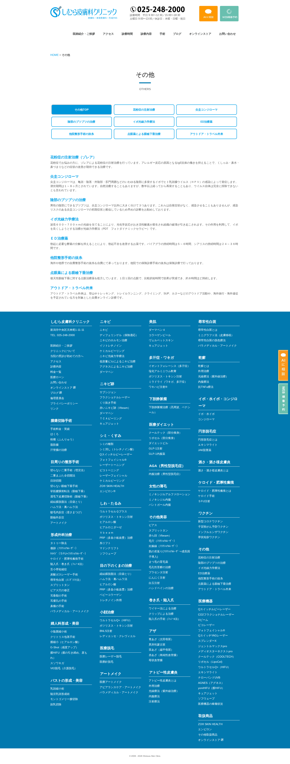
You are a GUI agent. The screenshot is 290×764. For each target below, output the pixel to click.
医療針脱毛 (106, 661)
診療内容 (146, 33)
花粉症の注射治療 (144, 109)
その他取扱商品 (207, 734)
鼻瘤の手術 (57, 606)
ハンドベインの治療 (161, 588)
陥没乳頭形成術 (60, 693)
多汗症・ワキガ (161, 358)
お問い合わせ (227, 33)
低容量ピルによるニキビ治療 (118, 361)
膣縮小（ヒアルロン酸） (65, 642)
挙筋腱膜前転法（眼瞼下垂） (68, 491)
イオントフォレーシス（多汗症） (169, 365)
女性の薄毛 (158, 486)
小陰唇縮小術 (58, 631)
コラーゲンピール (160, 335)
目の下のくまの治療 (116, 566)
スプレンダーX (207, 640)
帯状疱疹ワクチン (209, 537)
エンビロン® (107, 491)
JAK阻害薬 (204, 450)
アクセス (108, 33)
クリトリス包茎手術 (62, 636)
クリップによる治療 (161, 613)
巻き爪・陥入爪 (161, 600)
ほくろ (54, 434)
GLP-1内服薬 (157, 453)
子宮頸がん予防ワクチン (213, 526)
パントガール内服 (160, 504)
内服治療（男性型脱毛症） (165, 474)
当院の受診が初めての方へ (66, 356)
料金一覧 (55, 371)
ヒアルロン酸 (108, 521)
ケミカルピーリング (112, 350)
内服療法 (154, 696)
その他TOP (82, 109)
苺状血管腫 (156, 660)
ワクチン (205, 513)
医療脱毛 (107, 648)
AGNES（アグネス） (211, 682)
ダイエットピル (158, 443)
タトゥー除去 (58, 543)
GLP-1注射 (155, 448)
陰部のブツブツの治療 (81, 121)
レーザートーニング (112, 464)
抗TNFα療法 (205, 386)
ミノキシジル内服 (160, 499)
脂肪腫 (54, 444)
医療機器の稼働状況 (210, 703)
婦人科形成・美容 (65, 623)
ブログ (177, 33)
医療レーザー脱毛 (111, 656)
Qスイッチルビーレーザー (116, 454)
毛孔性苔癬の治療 (160, 567)
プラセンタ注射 (158, 572)
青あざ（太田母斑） (161, 639)
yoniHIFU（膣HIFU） (211, 688)
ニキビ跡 (107, 384)
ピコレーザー (206, 625)
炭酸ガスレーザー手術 (64, 574)
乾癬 (202, 358)
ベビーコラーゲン (111, 594)
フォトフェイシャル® (113, 459)
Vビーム (203, 619)
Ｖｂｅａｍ (106, 532)
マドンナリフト (109, 548)
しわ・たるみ (110, 503)
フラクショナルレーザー (115, 397)
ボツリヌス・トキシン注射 (116, 516)
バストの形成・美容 (67, 680)
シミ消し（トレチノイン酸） (118, 449)
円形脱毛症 (207, 431)
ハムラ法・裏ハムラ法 (64, 506)
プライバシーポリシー (64, 403)
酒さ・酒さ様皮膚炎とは (213, 470)
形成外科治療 (61, 535)
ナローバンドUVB (209, 677)
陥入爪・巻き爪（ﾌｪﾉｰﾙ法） (67, 564)
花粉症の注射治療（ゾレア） (73, 157)
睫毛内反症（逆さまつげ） (66, 512)
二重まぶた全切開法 (62, 475)
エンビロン (205, 729)
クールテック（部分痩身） (165, 432)
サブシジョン (108, 392)
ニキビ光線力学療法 (112, 356)
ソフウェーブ (108, 553)
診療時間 (127, 33)
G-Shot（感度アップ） (64, 647)
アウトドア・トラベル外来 (206, 133)
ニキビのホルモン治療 (113, 340)
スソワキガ (57, 663)
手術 (162, 33)
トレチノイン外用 (111, 600)
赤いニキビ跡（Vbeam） (115, 407)
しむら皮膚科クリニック (70, 322)
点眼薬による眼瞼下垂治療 (144, 133)
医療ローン (57, 377)
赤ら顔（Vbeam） (160, 535)
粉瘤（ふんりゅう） (62, 439)
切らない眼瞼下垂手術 (64, 486)
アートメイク (58, 522)
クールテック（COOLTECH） (216, 656)
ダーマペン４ (157, 329)
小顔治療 (107, 612)
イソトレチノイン (111, 345)
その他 (203, 549)
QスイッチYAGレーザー (213, 635)
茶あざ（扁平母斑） (161, 649)
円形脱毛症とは (207, 439)
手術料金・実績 (60, 428)
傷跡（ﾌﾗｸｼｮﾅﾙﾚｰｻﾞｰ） (64, 548)
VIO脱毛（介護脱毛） (63, 668)
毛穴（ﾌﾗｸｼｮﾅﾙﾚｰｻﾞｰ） (162, 540)
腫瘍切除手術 (61, 421)
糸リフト (105, 543)
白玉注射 (154, 583)
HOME (54, 54)
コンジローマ (206, 419)
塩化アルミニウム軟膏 (162, 371)
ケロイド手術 (206, 495)
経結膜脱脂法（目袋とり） (66, 501)
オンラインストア (200, 33)
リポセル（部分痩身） (162, 438)
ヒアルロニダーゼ (111, 527)
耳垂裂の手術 (58, 595)
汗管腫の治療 (58, 449)
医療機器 (205, 601)
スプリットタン (60, 584)
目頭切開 (55, 480)
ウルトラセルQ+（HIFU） (116, 620)
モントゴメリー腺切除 (64, 699)
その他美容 (158, 517)
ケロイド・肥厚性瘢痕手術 (66, 558)
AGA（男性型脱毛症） (167, 466)
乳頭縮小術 (57, 688)
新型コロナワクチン (210, 521)
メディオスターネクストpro (215, 651)
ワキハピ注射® (158, 386)
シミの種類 (106, 443)
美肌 (152, 322)
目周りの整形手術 (65, 462)
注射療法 (154, 701)
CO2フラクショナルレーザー (216, 614)
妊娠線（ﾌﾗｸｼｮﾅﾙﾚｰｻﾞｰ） (164, 546)
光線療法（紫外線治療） (164, 691)
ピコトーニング (109, 470)
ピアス (153, 525)
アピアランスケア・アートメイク (120, 687)
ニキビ (105, 322)
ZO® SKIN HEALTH (112, 486)
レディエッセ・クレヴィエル (118, 636)
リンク (54, 408)
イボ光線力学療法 (144, 121)
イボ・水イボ (206, 413)
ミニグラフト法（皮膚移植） (216, 335)
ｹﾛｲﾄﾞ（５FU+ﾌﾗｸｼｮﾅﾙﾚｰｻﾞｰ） (68, 553)
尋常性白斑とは (207, 329)
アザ (152, 631)
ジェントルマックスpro (212, 646)
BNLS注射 (106, 630)
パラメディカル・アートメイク (69, 611)
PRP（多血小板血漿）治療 (116, 537)
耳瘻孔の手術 (58, 600)
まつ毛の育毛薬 (158, 561)
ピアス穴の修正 (60, 590)
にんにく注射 (157, 577)
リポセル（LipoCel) (210, 661)
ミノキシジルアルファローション (169, 494)
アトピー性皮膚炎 (163, 672)
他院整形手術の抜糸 (81, 133)
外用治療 (154, 685)
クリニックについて (62, 350)
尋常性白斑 (207, 322)
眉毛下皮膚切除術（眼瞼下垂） (69, 496)
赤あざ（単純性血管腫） (164, 655)
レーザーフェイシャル (113, 475)
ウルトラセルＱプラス (113, 511)
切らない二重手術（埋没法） (68, 470)
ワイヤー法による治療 (162, 608)
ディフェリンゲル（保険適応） (119, 335)
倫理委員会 (57, 398)
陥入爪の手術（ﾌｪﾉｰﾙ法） (165, 618)
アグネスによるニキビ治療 (116, 366)
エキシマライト (207, 444)
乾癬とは (203, 365)
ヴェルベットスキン (161, 340)
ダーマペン (106, 371)
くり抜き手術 (108, 402)
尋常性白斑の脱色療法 (212, 340)
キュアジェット (109, 423)
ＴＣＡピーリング (111, 418)
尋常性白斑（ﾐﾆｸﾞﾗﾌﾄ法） (66, 579)
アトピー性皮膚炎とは (162, 680)
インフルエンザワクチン (213, 532)
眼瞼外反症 (57, 517)
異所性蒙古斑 (157, 644)
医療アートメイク (111, 681)
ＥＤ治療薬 (59, 238)
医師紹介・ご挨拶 (84, 33)
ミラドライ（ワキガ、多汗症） (168, 381)
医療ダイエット (161, 425)
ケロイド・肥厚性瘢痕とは (214, 490)
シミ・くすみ (110, 436)
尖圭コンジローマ (207, 109)
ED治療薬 (206, 121)
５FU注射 (204, 501)
